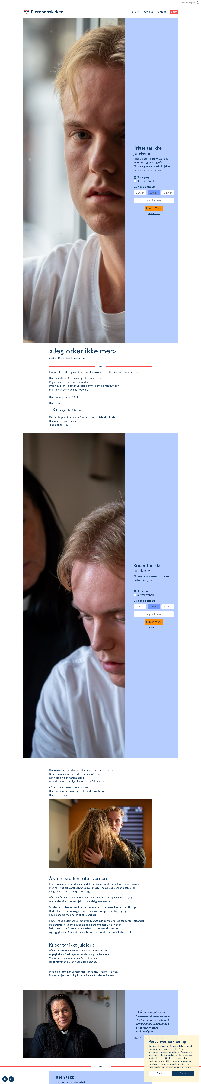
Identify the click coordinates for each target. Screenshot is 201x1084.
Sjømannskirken (43, 12)
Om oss (148, 12)
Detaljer (187, 1067)
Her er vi (135, 12)
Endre (159, 1073)
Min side (184, 3)
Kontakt (161, 12)
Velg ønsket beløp (144, 187)
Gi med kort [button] (154, 213)
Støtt (174, 12)
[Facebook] (5, 1079)
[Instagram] (11, 1079)
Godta (183, 1073)
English (192, 3)
